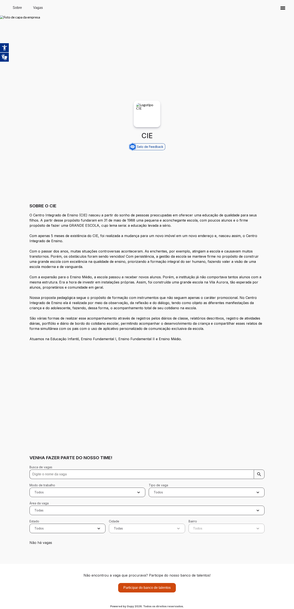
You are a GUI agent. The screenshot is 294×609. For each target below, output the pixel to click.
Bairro (193, 521)
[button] (283, 8)
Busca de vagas (40, 467)
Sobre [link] (17, 7)
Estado (34, 521)
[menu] (283, 8)
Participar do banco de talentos (147, 587)
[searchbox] (147, 474)
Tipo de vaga (158, 485)
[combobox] (35, 492)
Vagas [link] (38, 7)
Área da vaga (39, 503)
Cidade (114, 521)
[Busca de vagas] (259, 474)
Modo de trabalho (42, 485)
